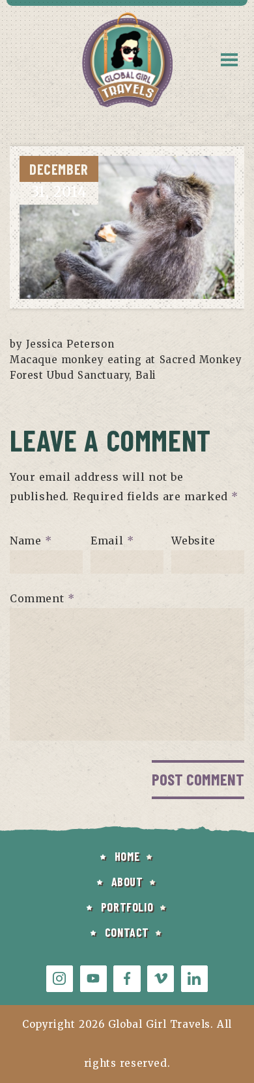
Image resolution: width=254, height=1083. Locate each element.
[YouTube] (93, 978)
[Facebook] (126, 978)
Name (31, 540)
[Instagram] (59, 978)
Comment (42, 598)
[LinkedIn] (194, 978)
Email (112, 540)
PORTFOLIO (127, 907)
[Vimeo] (160, 978)
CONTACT (127, 932)
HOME (127, 856)
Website (193, 540)
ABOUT (127, 881)
